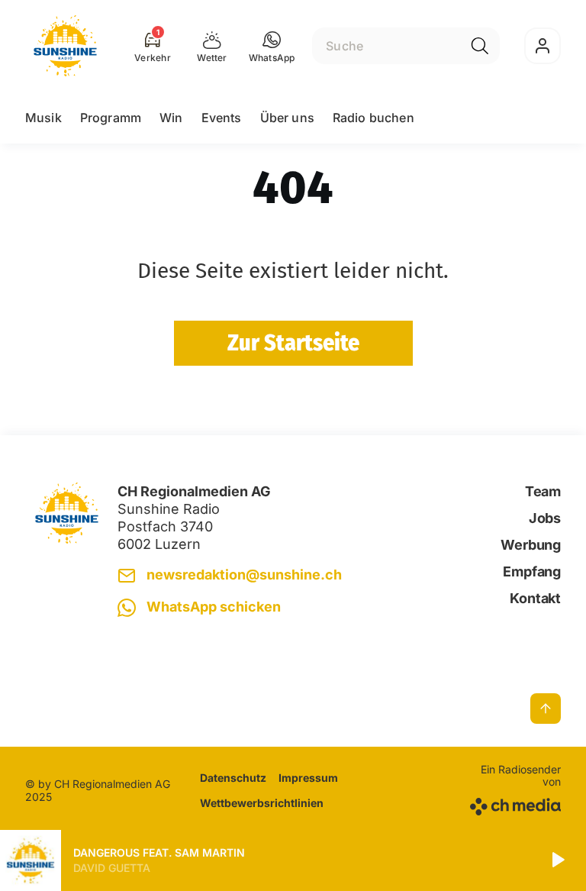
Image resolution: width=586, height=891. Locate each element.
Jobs (545, 518)
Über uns (287, 117)
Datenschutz (233, 777)
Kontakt (535, 598)
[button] (272, 46)
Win (170, 117)
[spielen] (557, 860)
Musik (43, 117)
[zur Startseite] (65, 45)
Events (221, 117)
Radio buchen (373, 117)
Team (543, 491)
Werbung (531, 545)
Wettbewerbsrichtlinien (262, 802)
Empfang (532, 571)
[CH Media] (513, 803)
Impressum (308, 777)
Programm (110, 117)
